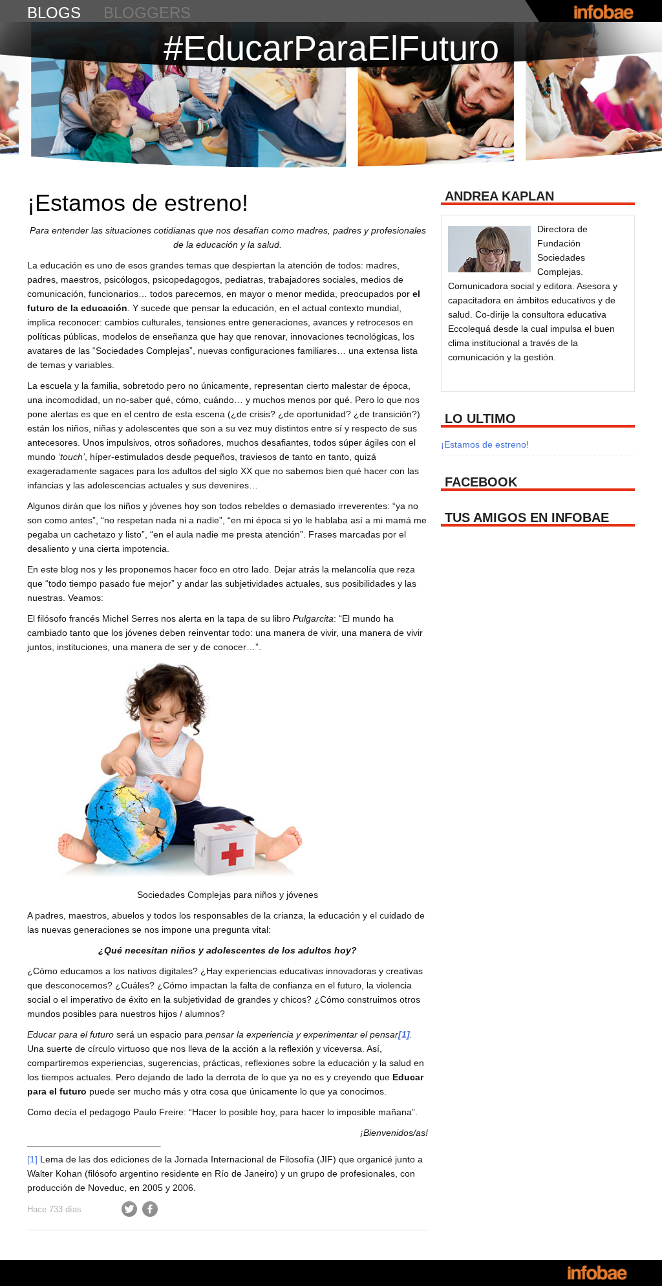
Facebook (150, 1209)
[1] (32, 1159)
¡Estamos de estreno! (137, 203)
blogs (54, 12)
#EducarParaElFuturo (331, 47)
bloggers (147, 12)
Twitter (129, 1209)
